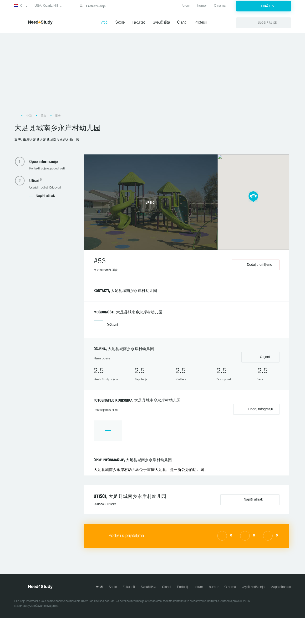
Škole (120, 22)
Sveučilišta (161, 22)
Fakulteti (139, 22)
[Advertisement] (152, 76)
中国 (29, 116)
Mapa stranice (280, 587)
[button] (263, 6)
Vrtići (104, 22)
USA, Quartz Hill (46, 5)
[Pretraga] (81, 6)
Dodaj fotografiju (260, 409)
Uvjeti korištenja (253, 587)
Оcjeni (264, 357)
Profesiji (200, 22)
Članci (182, 22)
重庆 (43, 116)
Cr (22, 5)
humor (202, 5)
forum (186, 5)
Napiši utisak (45, 196)
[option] (108, 430)
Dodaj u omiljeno (259, 264)
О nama (219, 5)
